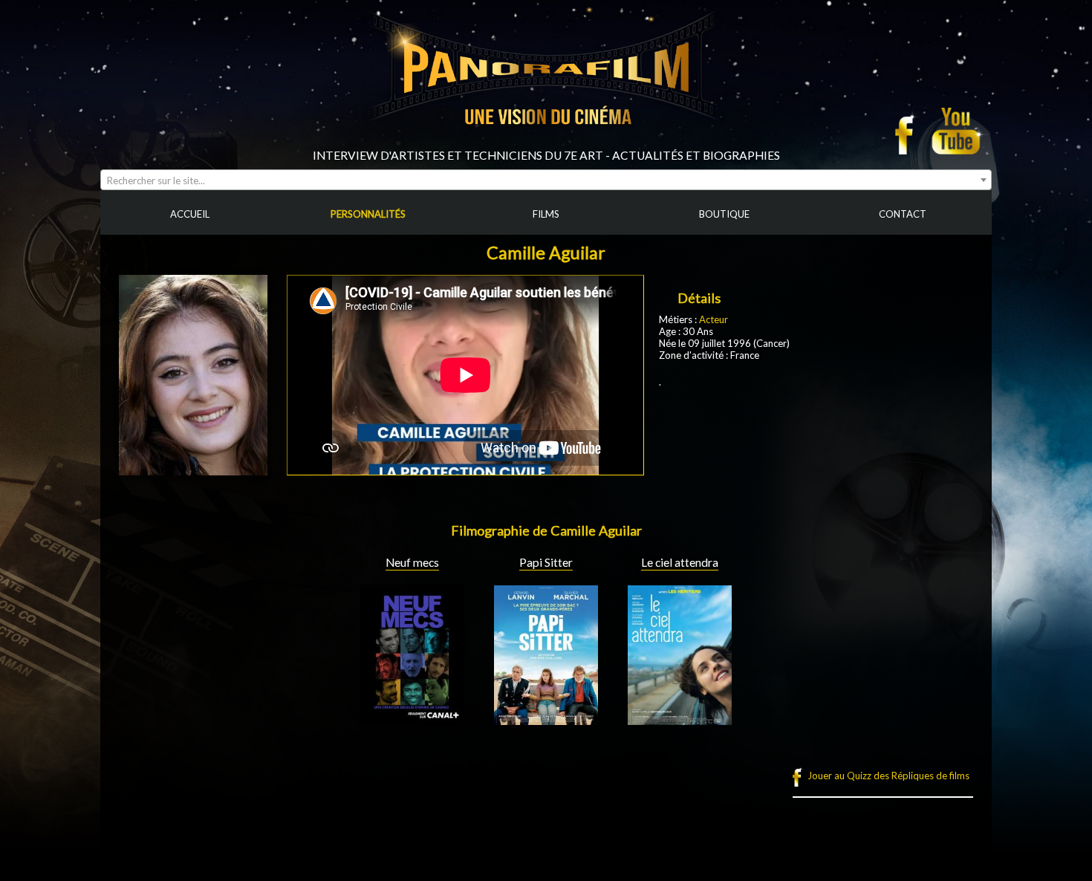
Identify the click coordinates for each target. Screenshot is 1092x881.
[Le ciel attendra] (680, 719)
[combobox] (546, 179)
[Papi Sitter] (546, 719)
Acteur (713, 319)
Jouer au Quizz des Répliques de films (888, 775)
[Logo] (546, 143)
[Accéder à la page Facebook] (908, 131)
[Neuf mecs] (412, 719)
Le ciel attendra (679, 562)
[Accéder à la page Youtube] (958, 131)
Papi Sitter (546, 562)
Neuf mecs (412, 562)
